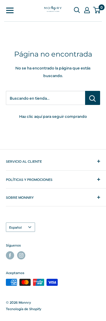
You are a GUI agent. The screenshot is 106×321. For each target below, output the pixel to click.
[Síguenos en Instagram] (21, 255)
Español (15, 227)
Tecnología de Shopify (23, 308)
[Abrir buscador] (77, 10)
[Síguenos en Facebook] (10, 255)
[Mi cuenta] (87, 10)
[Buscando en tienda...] (92, 98)
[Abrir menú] (10, 10)
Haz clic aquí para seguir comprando (53, 116)
